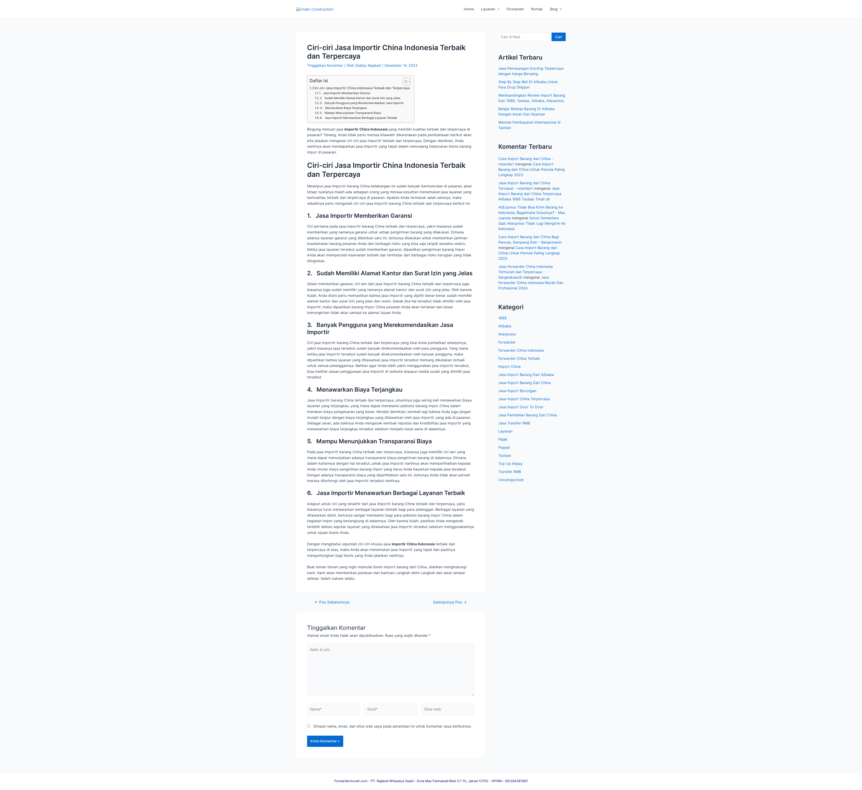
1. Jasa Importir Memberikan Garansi (344, 93)
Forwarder (515, 9)
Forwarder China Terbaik (519, 358)
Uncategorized (510, 479)
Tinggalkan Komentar (325, 65)
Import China (509, 366)
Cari (558, 37)
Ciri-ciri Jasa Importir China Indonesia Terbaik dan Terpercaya (361, 88)
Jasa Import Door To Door (520, 407)
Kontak (537, 9)
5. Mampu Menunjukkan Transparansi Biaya (350, 113)
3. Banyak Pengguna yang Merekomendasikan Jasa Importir (362, 103)
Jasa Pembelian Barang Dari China (527, 415)
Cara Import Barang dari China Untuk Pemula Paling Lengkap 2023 (531, 169)
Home (469, 9)
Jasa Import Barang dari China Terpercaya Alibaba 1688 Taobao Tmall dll (529, 193)
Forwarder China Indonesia (521, 350)
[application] (497, 9)
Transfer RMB (509, 471)
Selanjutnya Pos (450, 602)
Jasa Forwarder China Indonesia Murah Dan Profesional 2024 (530, 282)
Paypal (504, 447)
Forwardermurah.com (350, 781)
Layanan (488, 9)
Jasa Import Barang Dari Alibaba (526, 374)
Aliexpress (507, 334)
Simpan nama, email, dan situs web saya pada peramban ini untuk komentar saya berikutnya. (392, 726)
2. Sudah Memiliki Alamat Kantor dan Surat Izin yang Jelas (360, 98)
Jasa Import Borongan (517, 390)
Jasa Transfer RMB (514, 423)
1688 (502, 318)
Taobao (504, 455)
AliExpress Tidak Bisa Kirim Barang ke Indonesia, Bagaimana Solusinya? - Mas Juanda (531, 212)
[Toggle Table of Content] (405, 81)
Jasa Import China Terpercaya (524, 399)
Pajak (503, 439)
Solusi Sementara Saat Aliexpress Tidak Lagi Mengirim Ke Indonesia (531, 223)
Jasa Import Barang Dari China (524, 382)
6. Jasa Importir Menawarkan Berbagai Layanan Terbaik (358, 118)
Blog (554, 9)
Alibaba (504, 326)
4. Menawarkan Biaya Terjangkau (343, 108)
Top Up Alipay (510, 463)
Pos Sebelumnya (332, 602)
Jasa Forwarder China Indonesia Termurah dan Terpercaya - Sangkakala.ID (525, 272)
